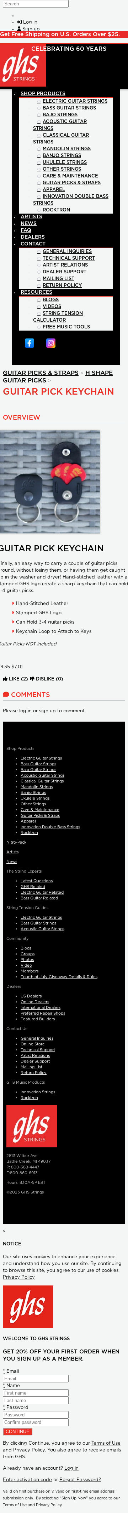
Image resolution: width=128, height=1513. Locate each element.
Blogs (26, 948)
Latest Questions (37, 881)
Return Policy (34, 1073)
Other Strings (33, 804)
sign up (47, 711)
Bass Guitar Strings (38, 764)
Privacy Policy (19, 1277)
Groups (27, 954)
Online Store (33, 1044)
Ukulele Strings (35, 798)
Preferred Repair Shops (43, 1013)
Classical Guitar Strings (42, 781)
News (11, 862)
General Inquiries (37, 1038)
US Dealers (31, 996)
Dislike (48, 679)
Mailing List (31, 1067)
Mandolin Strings (37, 787)
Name (11, 1385)
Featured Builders (38, 1019)
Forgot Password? (80, 1480)
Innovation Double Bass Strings (50, 827)
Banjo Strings (33, 793)
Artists (12, 852)
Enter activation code (27, 1480)
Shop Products (43, 93)
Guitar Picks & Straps (41, 373)
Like (17, 679)
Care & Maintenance (40, 810)
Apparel (28, 821)
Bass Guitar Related (39, 898)
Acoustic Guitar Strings (42, 775)
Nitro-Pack (16, 842)
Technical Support (38, 1050)
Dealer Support (35, 1061)
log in (25, 711)
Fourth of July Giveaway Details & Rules (59, 977)
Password (15, 1407)
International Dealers (40, 1008)
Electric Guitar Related (42, 892)
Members (29, 971)
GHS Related (33, 887)
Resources (36, 292)
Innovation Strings (38, 1092)
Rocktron (29, 833)
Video (26, 965)
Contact (33, 244)
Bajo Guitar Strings (38, 770)
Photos (27, 960)
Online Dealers (35, 1002)
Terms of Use (106, 1443)
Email (11, 1371)
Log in (71, 1468)
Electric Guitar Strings (41, 758)
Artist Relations (35, 1056)
